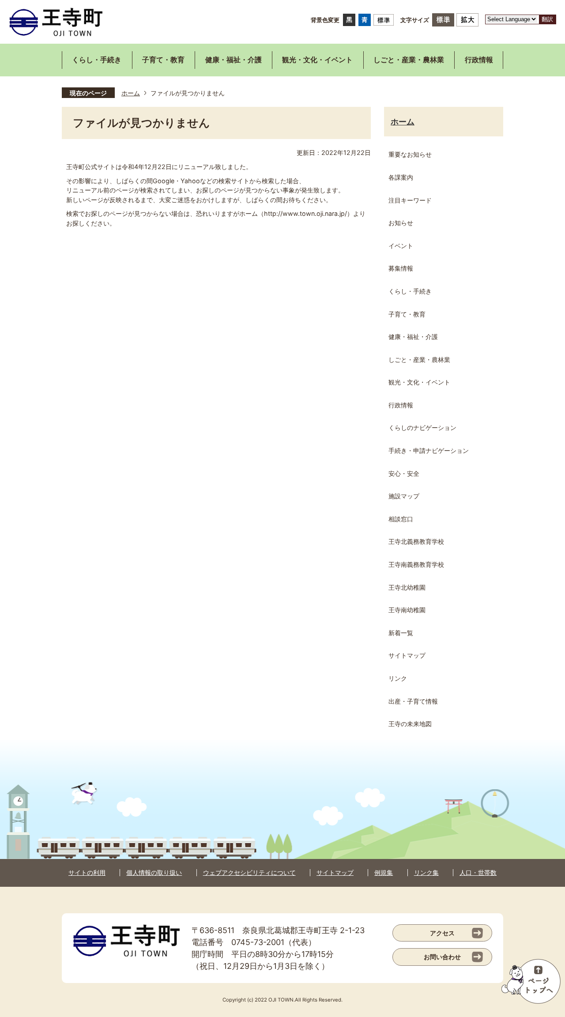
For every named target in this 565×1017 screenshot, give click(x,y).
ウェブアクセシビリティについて (249, 872)
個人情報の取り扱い (154, 872)
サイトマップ (335, 872)
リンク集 (426, 872)
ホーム (130, 93)
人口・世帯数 (478, 872)
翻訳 (547, 19)
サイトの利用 (86, 872)
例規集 (383, 872)
